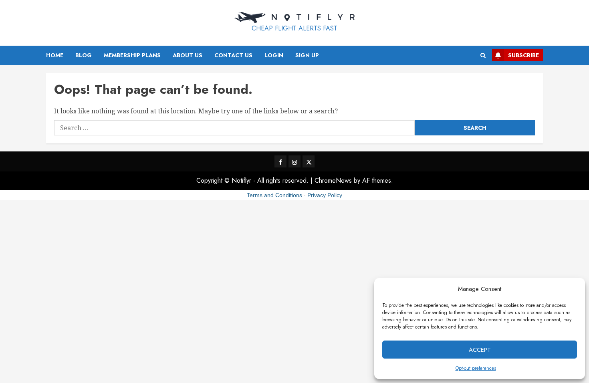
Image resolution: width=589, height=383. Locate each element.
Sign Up (307, 55)
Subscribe (523, 55)
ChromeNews (333, 180)
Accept (480, 349)
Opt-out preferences (476, 368)
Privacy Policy (324, 195)
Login (273, 55)
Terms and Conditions (274, 195)
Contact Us (233, 55)
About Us (187, 55)
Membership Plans (132, 55)
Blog (83, 55)
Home (54, 55)
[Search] (483, 55)
